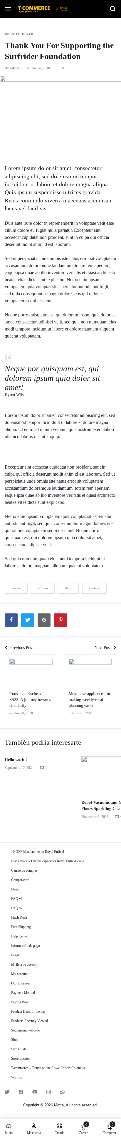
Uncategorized (19, 34)
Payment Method (23, 993)
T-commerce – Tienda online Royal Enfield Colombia (48, 1068)
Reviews (94, 588)
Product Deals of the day (28, 1011)
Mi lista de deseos (23, 964)
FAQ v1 (17, 899)
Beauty (16, 588)
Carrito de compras (24, 870)
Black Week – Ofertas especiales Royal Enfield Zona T (49, 861)
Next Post (103, 648)
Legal (15, 955)
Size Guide (18, 1049)
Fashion (42, 588)
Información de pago (25, 946)
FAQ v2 (17, 908)
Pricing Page (20, 1002)
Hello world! (16, 759)
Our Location (20, 983)
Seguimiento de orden (26, 1030)
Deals (15, 889)
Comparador (19, 880)
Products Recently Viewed (29, 1021)
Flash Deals (19, 917)
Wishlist (17, 1077)
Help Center (19, 936)
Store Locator (20, 1058)
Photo (68, 588)
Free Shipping (21, 927)
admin (14, 68)
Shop (15, 1040)
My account (19, 974)
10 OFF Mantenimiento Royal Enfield (37, 852)
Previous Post (21, 648)
